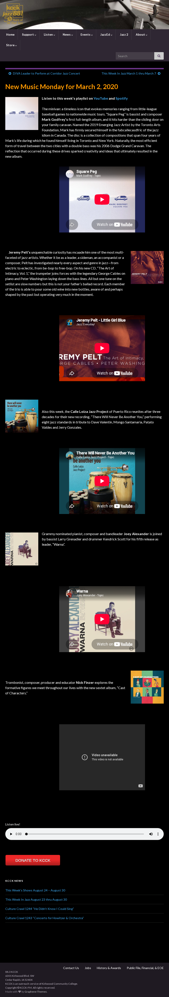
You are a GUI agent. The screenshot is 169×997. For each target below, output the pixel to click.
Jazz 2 (123, 34)
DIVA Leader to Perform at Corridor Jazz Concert (46, 73)
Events (85, 34)
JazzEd (105, 34)
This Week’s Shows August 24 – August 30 (35, 890)
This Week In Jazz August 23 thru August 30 (36, 899)
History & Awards (108, 968)
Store (10, 45)
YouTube (101, 98)
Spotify (122, 98)
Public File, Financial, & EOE (145, 968)
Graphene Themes (36, 991)
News (66, 34)
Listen (48, 34)
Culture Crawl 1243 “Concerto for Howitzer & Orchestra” (44, 918)
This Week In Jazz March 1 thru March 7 (128, 73)
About (140, 34)
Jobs (87, 968)
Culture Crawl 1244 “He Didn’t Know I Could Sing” (39, 909)
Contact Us (70, 968)
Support (28, 34)
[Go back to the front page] (84, 14)
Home (10, 34)
